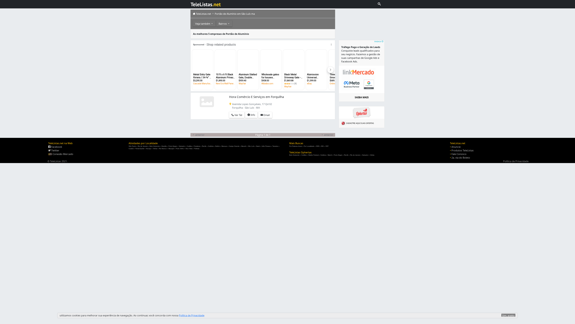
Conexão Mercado (62, 154)
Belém (217, 146)
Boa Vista (189, 148)
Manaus (224, 146)
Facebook (56, 146)
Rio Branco (163, 148)
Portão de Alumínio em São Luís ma (234, 13)
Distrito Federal (313, 155)
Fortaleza (197, 146)
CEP (327, 146)
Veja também (203, 23)
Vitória (155, 148)
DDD (317, 146)
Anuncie (456, 146)
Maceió (243, 146)
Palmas (196, 148)
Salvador (182, 146)
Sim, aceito (508, 315)
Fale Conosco (458, 154)
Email (266, 115)
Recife (204, 146)
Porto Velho (180, 148)
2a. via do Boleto (460, 157)
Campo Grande (234, 146)
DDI (322, 146)
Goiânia (211, 146)
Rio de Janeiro (143, 146)
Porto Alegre (172, 146)
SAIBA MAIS (362, 97)
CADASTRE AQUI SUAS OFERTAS (360, 123)
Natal (258, 146)
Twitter (55, 150)
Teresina (275, 146)
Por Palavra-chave (295, 146)
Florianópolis (139, 148)
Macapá (171, 148)
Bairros (223, 23)
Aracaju (148, 148)
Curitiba (189, 146)
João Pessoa (266, 146)
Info (252, 115)
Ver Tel (238, 115)
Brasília (164, 146)
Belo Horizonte (155, 146)
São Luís (251, 146)
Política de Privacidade (516, 161)
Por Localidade (309, 146)
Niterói (330, 155)
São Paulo (132, 146)
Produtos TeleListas (462, 150)
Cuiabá (131, 148)
